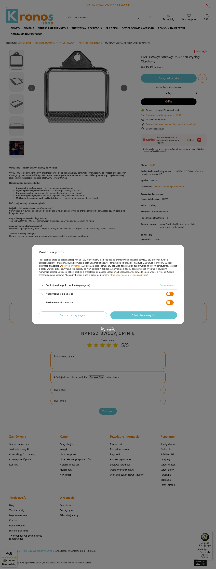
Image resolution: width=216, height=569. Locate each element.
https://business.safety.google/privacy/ (129, 275)
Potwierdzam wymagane (73, 315)
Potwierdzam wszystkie (143, 315)
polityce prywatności (72, 266)
